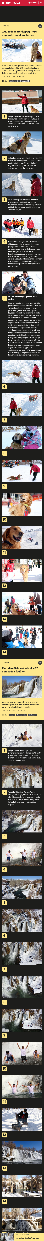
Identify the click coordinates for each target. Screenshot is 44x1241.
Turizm (12, 715)
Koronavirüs (21, 715)
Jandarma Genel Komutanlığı (19, 81)
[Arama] (41, 2)
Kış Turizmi (32, 715)
